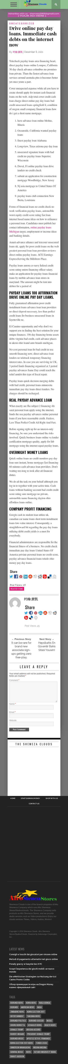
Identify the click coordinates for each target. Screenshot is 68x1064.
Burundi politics (18, 1020)
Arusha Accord (33, 1029)
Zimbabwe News (17, 1011)
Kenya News (31, 1002)
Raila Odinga (44, 1002)
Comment (14, 680)
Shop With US (52, 798)
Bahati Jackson (17, 1056)
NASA (39, 1007)
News (28, 1051)
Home (12, 798)
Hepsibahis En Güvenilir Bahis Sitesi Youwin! (47, 646)
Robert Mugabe (17, 1034)
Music (49, 1020)
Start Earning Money (30, 798)
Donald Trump (16, 1029)
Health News (50, 1025)
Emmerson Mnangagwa (20, 1047)
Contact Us (34, 804)
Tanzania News (33, 1016)
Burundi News (16, 1002)
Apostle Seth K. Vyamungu (38, 1038)
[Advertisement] (34, 769)
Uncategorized (22, 23)
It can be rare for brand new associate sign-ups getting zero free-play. (21, 650)
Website (13, 720)
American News (27, 1007)
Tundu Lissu (41, 1042)
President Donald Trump (38, 1034)
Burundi (14, 1007)
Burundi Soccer (36, 1020)
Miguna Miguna (39, 1047)
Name (12, 704)
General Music (16, 1051)
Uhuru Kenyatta (17, 1025)
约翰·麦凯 (18, 52)
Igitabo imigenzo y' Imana (45, 1051)
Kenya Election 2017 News (21, 1042)
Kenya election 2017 (35, 1011)
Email (12, 712)
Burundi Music (17, 1038)
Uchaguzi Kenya (34, 1025)
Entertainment (17, 1016)
